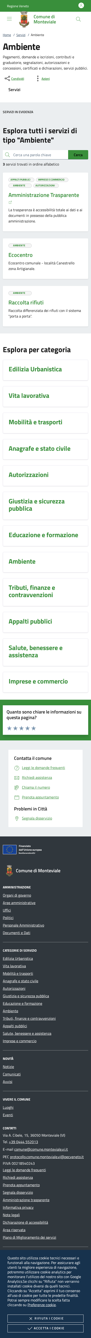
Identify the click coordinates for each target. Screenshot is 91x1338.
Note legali (11, 1215)
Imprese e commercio (19, 1041)
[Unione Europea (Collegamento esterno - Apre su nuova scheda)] (45, 850)
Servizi (20, 34)
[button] (18, 6)
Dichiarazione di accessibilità (25, 1222)
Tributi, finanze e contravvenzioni (29, 1018)
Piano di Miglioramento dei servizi (29, 1237)
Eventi (8, 1115)
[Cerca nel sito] (78, 19)
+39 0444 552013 (23, 1142)
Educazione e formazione (22, 1003)
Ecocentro (20, 255)
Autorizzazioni (14, 988)
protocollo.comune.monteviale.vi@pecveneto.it (47, 1157)
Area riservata (14, 1230)
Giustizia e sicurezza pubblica (26, 996)
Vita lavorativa (14, 966)
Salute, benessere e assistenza (27, 1033)
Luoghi (8, 1107)
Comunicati (12, 1074)
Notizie (8, 1066)
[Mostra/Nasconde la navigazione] (9, 19)
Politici (8, 917)
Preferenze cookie (42, 1305)
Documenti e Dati (16, 932)
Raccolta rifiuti (26, 302)
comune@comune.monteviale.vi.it (41, 1149)
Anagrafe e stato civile (20, 981)
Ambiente (10, 1011)
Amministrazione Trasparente (43, 195)
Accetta (49, 1328)
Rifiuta (49, 1318)
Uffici (7, 910)
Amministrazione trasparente (26, 1200)
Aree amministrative (19, 903)
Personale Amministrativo (23, 925)
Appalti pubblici (15, 1026)
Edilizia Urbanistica (18, 958)
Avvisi (7, 1081)
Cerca (78, 155)
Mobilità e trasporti (18, 973)
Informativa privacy (18, 1207)
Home (7, 34)
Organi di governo (17, 895)
